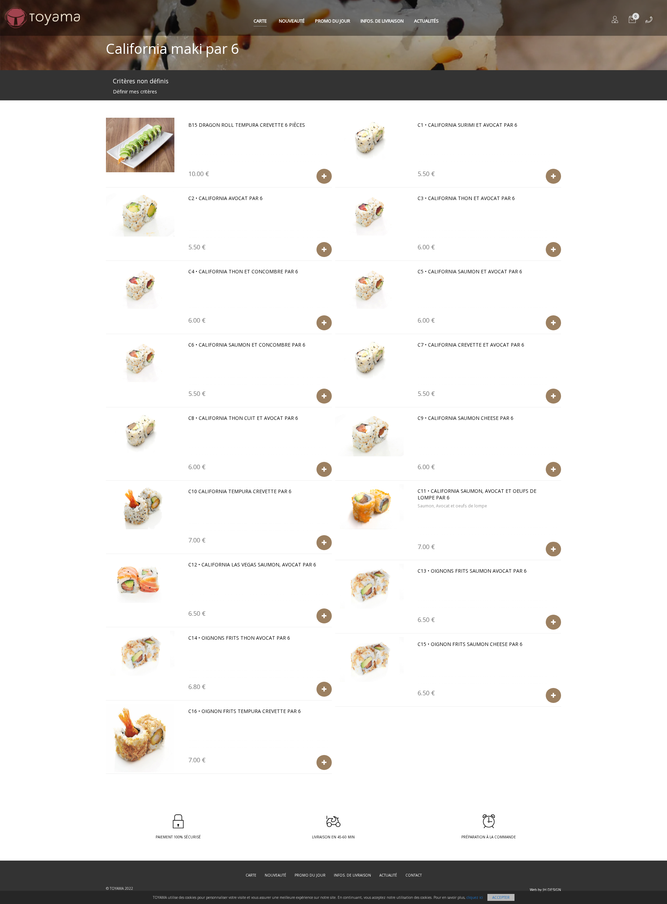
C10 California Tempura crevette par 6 (239, 491)
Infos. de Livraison (382, 21)
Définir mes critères (135, 91)
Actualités (426, 21)
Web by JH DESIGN (545, 889)
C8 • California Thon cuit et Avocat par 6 (243, 418)
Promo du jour (332, 21)
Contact (413, 875)
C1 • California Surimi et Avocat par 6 (467, 125)
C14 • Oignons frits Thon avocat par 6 (239, 638)
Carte (260, 21)
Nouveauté (292, 21)
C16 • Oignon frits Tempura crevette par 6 (244, 711)
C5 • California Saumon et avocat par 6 (470, 271)
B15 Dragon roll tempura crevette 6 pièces (246, 125)
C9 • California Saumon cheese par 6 (465, 418)
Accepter (501, 897)
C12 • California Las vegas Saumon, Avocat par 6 (252, 564)
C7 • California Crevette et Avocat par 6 (471, 344)
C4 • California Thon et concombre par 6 (243, 271)
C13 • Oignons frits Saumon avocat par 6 (472, 570)
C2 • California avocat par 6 (225, 198)
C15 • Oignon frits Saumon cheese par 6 (470, 644)
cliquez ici (475, 897)
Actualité (388, 875)
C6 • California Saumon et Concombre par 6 (246, 344)
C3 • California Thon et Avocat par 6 (466, 198)
